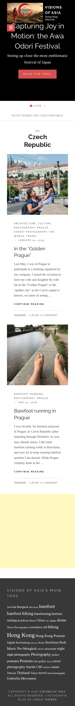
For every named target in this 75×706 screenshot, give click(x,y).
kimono (34, 643)
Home (37, 105)
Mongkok (30, 648)
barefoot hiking (20, 613)
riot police (40, 661)
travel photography (56, 673)
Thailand (23, 673)
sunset (55, 667)
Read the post (39, 75)
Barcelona (33, 607)
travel (42, 673)
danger (53, 620)
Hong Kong (21, 635)
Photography (24, 227)
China (40, 620)
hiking (53, 627)
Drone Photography (17, 627)
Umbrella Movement (21, 678)
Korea (41, 642)
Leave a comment (44, 315)
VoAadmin (20, 315)
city (47, 621)
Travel (31, 236)
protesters (13, 661)
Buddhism (23, 620)
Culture (44, 223)
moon (41, 648)
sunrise (46, 667)
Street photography (30, 232)
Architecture (25, 223)
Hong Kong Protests (50, 636)
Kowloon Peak (56, 642)
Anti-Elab (11, 607)
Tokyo (34, 673)
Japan (11, 642)
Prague (42, 227)
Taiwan (11, 673)
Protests (26, 661)
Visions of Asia (52, 691)
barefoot (47, 606)
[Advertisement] (37, 531)
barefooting (42, 614)
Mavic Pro (14, 648)
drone (61, 620)
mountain (50, 648)
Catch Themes (45, 699)
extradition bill (38, 627)
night (61, 648)
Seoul (49, 661)
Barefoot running (28, 394)
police (55, 654)
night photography (18, 654)
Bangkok (22, 606)
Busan (33, 620)
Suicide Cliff (34, 667)
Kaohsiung (23, 642)
